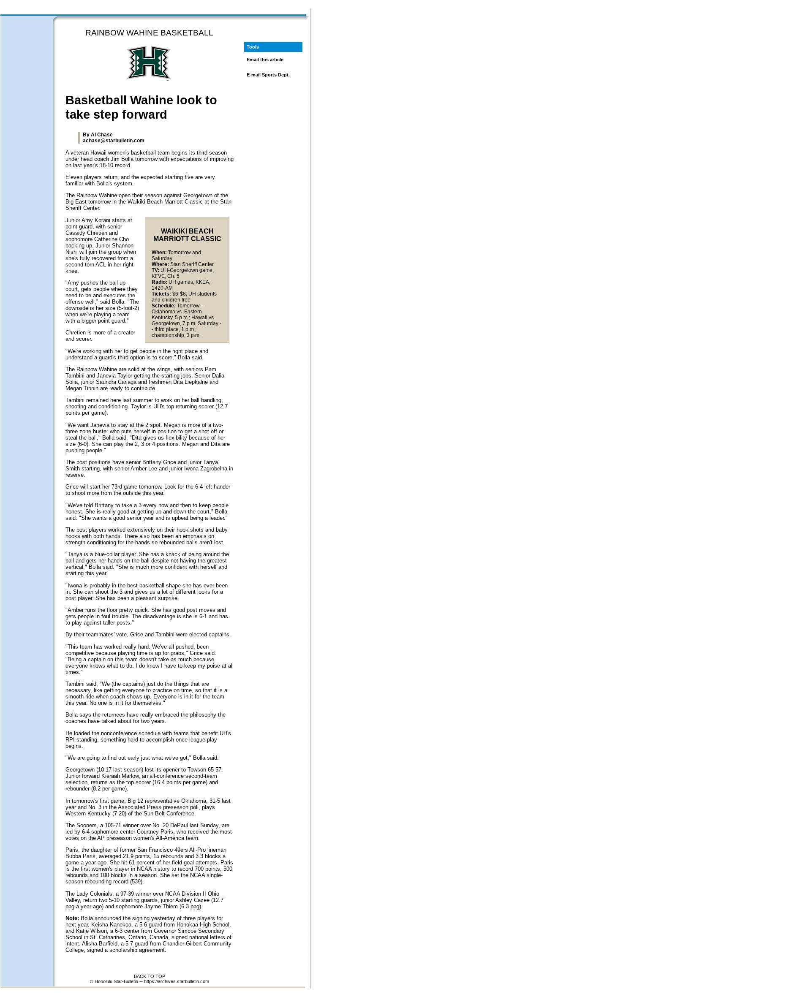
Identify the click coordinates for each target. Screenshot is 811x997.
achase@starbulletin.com (113, 141)
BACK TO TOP (149, 976)
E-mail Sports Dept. (268, 74)
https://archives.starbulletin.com (176, 981)
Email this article (265, 59)
